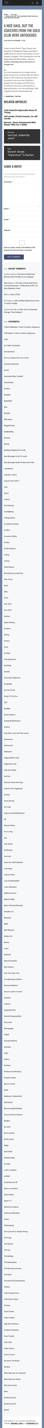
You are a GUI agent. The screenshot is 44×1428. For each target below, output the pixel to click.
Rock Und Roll (9, 1133)
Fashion (7, 616)
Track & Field (9, 1312)
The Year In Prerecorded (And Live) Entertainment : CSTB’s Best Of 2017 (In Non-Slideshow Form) (21, 285)
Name (7, 209)
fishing (6, 635)
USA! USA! (8, 1342)
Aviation (7, 389)
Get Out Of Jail (9, 690)
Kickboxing (8, 850)
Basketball (10, 96)
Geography (8, 684)
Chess (6, 493)
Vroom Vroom (9, 1355)
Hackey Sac (8, 745)
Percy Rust (8, 1022)
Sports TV (8, 1201)
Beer (5, 407)
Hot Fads (7, 807)
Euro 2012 (8, 604)
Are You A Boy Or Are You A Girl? (16, 358)
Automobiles (9, 382)
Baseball (7, 395)
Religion (7, 1121)
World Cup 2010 (10, 1398)
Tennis (6, 1219)
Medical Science (10, 893)
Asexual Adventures (11, 364)
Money (6, 942)
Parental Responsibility (12, 1016)
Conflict (7, 530)
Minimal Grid (17, 1423)
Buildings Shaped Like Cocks (15, 450)
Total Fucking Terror (11, 1293)
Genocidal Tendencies (12, 678)
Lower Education (10, 887)
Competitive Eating (11, 524)
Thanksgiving (9, 1225)
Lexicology (8, 869)
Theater (7, 1287)
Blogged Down (9, 426)
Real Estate (8, 1102)
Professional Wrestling (12, 1072)
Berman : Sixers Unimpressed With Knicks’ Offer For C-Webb (20, 123)
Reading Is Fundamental (13, 1096)
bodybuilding (8, 432)
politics (7, 1059)
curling (6, 555)
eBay (6, 592)
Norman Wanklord (11, 985)
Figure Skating (9, 622)
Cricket (6, 542)
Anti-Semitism (9, 352)
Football (7, 653)
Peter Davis (8, 283)
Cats (5, 487)
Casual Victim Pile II (11, 481)
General (7, 672)
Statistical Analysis (11, 1207)
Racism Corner (9, 1084)
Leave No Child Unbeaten (13, 862)
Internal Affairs (9, 825)
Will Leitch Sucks (10, 1385)
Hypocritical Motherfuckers (14, 813)
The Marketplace (10, 1262)
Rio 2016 (7, 1127)
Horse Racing (9, 801)
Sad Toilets (8, 1152)
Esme (6, 598)
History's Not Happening (13, 789)
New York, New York (11, 973)
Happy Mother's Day (11, 758)
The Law (18, 96)
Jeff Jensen (8, 844)
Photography (8, 1029)
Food (6, 647)
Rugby (6, 1145)
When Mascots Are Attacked (14, 1373)
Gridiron (7, 727)
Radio (6, 1090)
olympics (7, 998)
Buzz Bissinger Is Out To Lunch (15, 456)
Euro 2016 (8, 610)
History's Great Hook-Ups (13, 782)
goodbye (7, 709)
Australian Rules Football (13, 376)
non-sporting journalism (13, 979)
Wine (6, 1392)
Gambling (7, 665)
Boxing (6, 444)
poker (6, 1053)
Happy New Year (10, 764)
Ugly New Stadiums (11, 1324)
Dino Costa (8, 579)
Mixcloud (7, 918)
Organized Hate (9, 1010)
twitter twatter (9, 1318)
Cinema (7, 499)
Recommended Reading (13, 1108)
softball (7, 1176)
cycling (6, 561)
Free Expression (10, 659)
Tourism (7, 1305)
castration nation (10, 475)
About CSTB (15, 295)
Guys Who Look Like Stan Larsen (16, 733)
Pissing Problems (10, 1041)
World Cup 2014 (10, 1404)
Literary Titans (9, 875)
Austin (6, 370)
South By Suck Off (10, 1182)
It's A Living (8, 832)
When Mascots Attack (12, 1379)
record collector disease (13, 1115)
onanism (7, 1004)
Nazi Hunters (9, 967)
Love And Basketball (11, 881)
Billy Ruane (8, 419)
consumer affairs (10, 536)
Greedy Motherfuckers (12, 721)
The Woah (8, 1275)
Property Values (10, 1078)
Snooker (7, 1164)
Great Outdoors (9, 715)
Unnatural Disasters (11, 1330)
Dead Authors (9, 567)
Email (6, 220)
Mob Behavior (9, 930)
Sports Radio (9, 1195)
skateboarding (9, 1158)
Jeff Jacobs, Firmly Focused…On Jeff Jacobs (20, 117)
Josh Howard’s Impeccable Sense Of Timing (20, 111)
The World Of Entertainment (14, 1281)
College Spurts (9, 518)
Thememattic (32, 1423)
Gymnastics (8, 739)
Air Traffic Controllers (12, 346)
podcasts (7, 1047)
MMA (6, 924)
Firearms (7, 629)
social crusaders (10, 1170)
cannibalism (8, 469)
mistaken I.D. (9, 912)
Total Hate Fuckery (11, 1299)
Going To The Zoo (10, 696)
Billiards (7, 413)
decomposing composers (13, 573)
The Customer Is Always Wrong (16, 1232)
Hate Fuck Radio (10, 770)
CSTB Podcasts (10, 549)
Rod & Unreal (9, 1139)
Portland (7, 1065)
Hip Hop (7, 776)
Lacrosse (7, 856)
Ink (5, 819)
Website (7, 230)
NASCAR (7, 955)
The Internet (8, 1244)
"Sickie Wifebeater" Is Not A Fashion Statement (22, 327)
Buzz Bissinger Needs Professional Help (19, 462)
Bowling (7, 438)
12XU (6, 339)
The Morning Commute (12, 1268)
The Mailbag (8, 1256)
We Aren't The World (11, 1361)
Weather (7, 1367)
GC (24, 40)
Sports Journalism (11, 1188)
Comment (8, 182)
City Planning (9, 506)
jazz (5, 838)
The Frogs (8, 1238)
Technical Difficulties (12, 1213)
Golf (5, 702)
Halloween (8, 752)
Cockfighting (8, 512)
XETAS (6, 1410)
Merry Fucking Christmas (13, 905)
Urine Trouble (9, 1336)
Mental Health (9, 899)
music (6, 949)
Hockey (7, 795)
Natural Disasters (10, 961)
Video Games (9, 1348)
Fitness (6, 641)
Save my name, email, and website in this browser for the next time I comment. (19, 248)
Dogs (6, 586)
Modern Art (8, 936)
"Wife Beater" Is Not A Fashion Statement (19, 333)
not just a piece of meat (13, 992)
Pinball (6, 1035)
